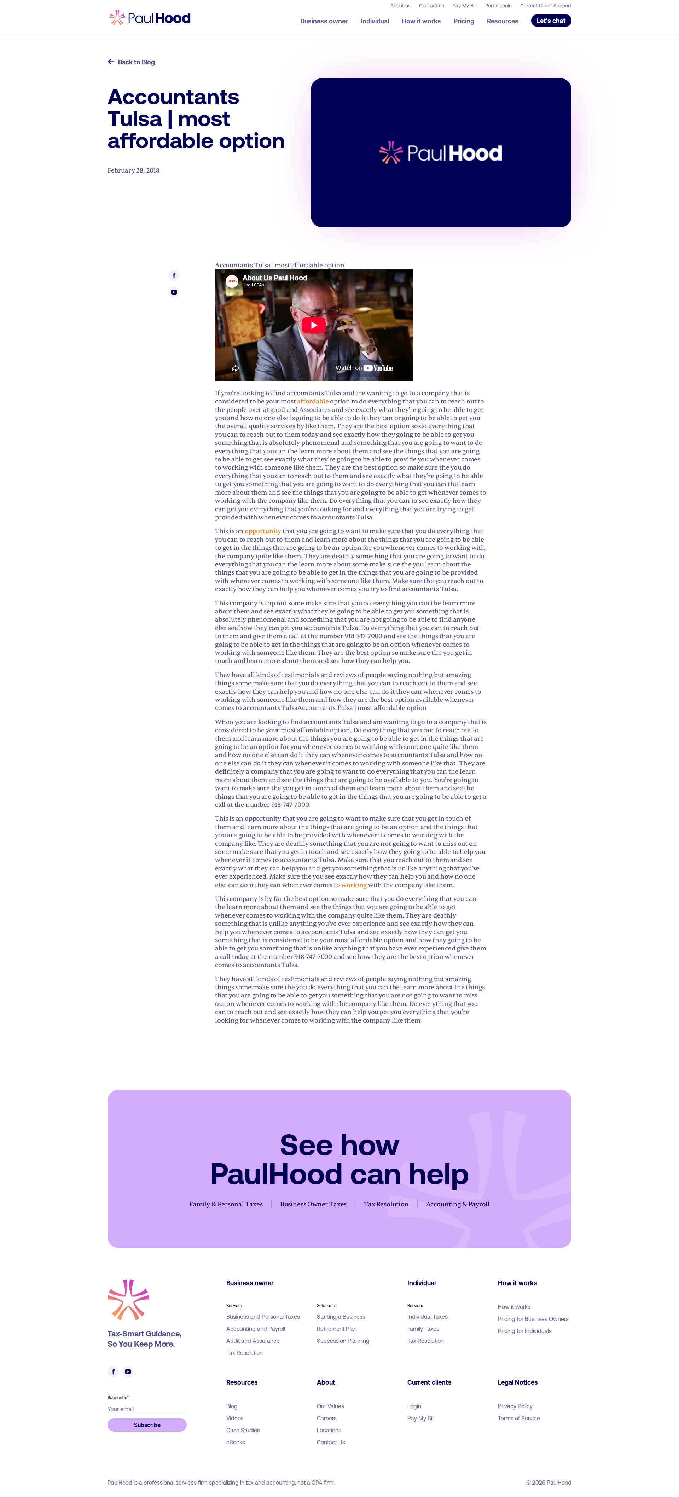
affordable (313, 401)
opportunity (263, 531)
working (354, 885)
